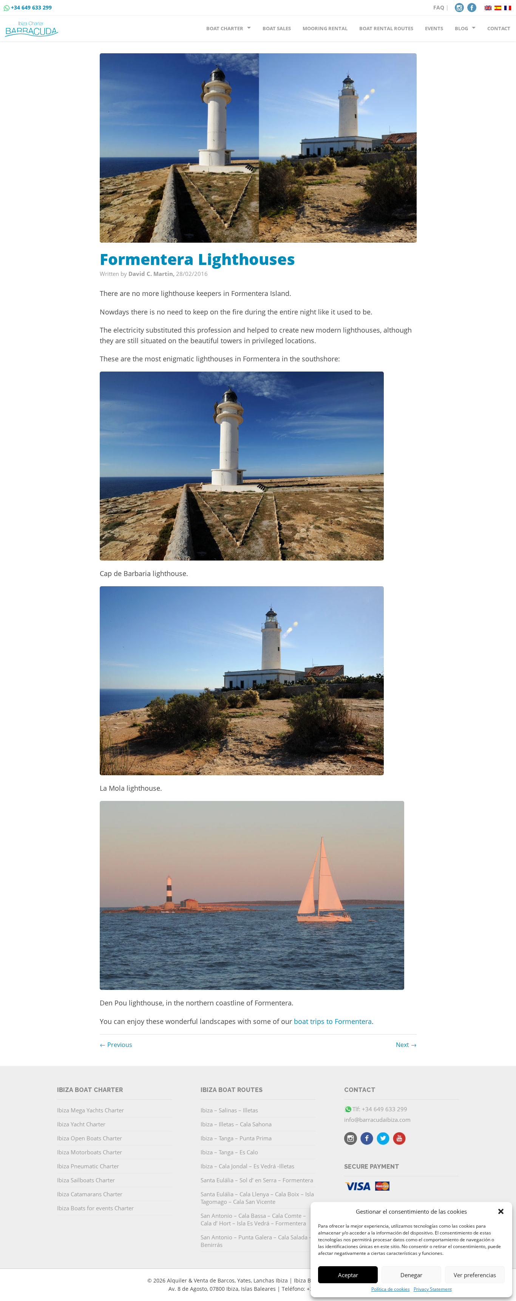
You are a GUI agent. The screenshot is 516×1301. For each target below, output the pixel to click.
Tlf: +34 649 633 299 (379, 1109)
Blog (461, 28)
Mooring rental (325, 28)
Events (434, 28)
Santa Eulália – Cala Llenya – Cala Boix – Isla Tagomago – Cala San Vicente (257, 1197)
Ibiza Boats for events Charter (95, 1208)
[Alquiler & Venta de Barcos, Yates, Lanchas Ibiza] (33, 26)
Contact (498, 28)
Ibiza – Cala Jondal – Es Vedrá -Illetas (247, 1166)
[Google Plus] (399, 1139)
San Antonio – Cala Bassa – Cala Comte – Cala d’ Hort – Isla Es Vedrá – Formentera (253, 1219)
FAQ (438, 7)
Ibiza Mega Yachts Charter (90, 1110)
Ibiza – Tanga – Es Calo (229, 1152)
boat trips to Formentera (333, 1021)
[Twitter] (383, 1139)
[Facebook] (471, 7)
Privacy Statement (433, 1289)
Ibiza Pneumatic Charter (88, 1166)
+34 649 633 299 (31, 7)
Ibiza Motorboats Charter (89, 1152)
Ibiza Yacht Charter (81, 1124)
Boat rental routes (386, 28)
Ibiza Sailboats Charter (86, 1180)
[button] (501, 1211)
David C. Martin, (152, 273)
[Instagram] (459, 7)
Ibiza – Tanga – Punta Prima (236, 1138)
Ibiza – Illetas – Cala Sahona (236, 1124)
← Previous (116, 1045)
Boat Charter (224, 28)
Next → (406, 1045)
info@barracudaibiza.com (377, 1119)
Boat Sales (277, 28)
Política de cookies (390, 1289)
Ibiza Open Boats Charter (89, 1138)
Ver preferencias (475, 1275)
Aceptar (348, 1275)
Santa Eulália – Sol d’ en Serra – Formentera (257, 1180)
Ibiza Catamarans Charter (89, 1194)
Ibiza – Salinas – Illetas (229, 1110)
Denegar (411, 1275)
